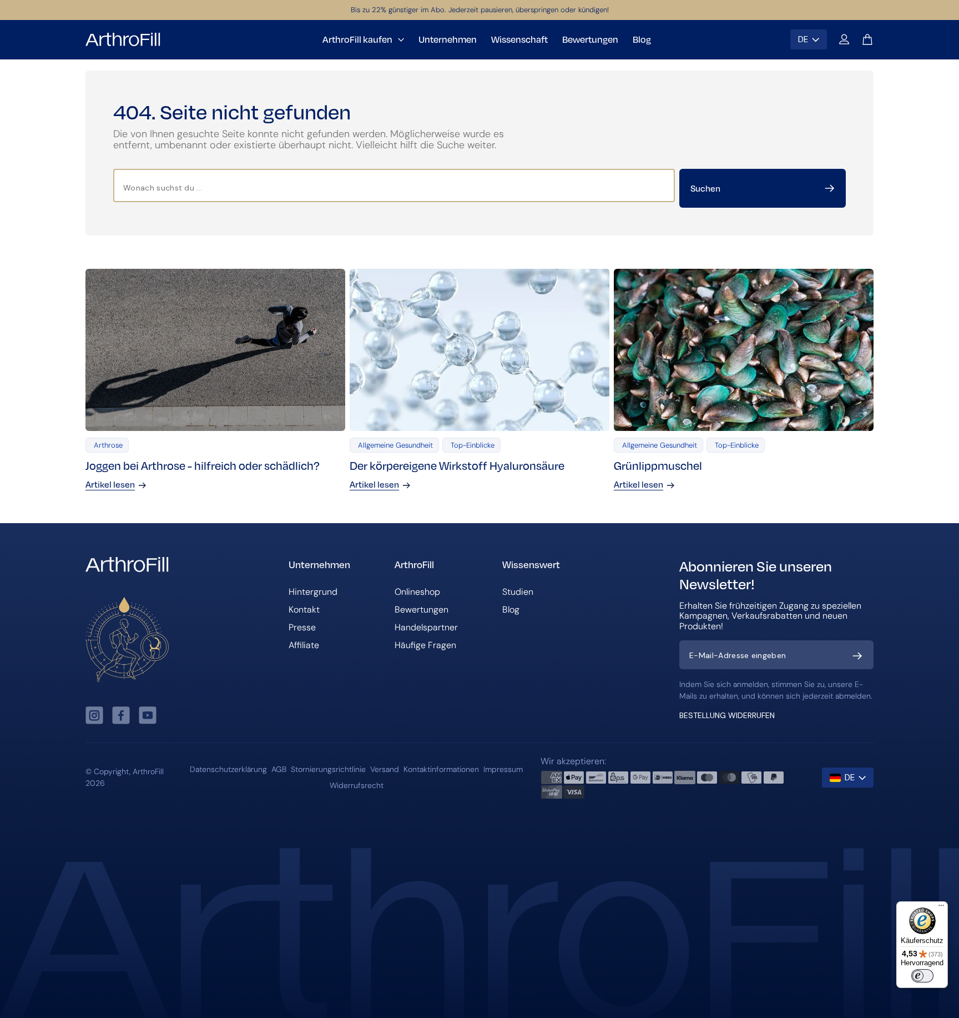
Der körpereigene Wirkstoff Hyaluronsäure (457, 465)
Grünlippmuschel (658, 465)
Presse (302, 627)
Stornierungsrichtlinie (328, 769)
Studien (517, 592)
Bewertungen (421, 609)
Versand (384, 769)
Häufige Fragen (425, 645)
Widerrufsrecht (356, 785)
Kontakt (304, 609)
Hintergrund (313, 592)
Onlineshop (417, 592)
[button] (844, 39)
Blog (510, 609)
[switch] (922, 975)
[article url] (215, 350)
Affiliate (304, 645)
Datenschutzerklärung (228, 769)
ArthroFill (148, 771)
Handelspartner (426, 627)
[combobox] (394, 185)
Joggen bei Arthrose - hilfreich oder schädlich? (202, 465)
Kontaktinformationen (441, 769)
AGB (278, 769)
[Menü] (941, 908)
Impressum (503, 769)
